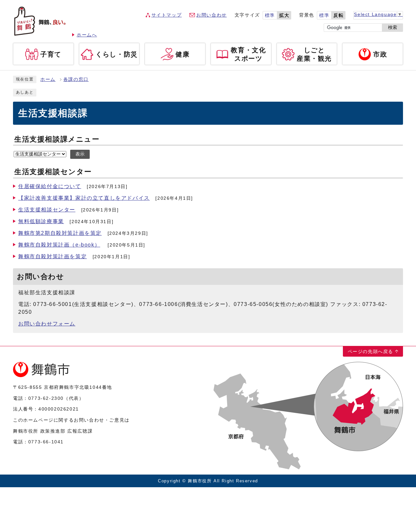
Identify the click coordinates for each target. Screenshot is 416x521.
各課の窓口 (76, 79)
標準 (270, 15)
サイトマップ (166, 15)
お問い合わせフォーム (46, 323)
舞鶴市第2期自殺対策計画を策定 (60, 233)
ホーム (48, 79)
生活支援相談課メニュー (57, 139)
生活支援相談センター (46, 209)
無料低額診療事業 (41, 221)
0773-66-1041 (46, 441)
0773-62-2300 (46, 398)
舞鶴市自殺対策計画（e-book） (59, 245)
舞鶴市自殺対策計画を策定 (52, 256)
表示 (79, 154)
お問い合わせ (211, 15)
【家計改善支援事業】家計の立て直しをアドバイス (84, 198)
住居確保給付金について (49, 186)
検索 (392, 27)
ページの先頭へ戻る (370, 351)
